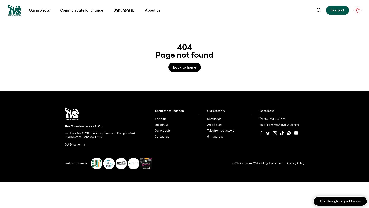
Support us (161, 125)
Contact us (162, 136)
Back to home (184, 67)
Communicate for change (81, 10)
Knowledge (214, 119)
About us (152, 10)
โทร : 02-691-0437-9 (272, 119)
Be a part (337, 10)
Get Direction (73, 145)
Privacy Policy (295, 163)
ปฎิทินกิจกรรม (124, 10)
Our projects (39, 10)
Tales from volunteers (220, 130)
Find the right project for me (340, 201)
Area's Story (215, 125)
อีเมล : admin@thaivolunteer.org (279, 125)
